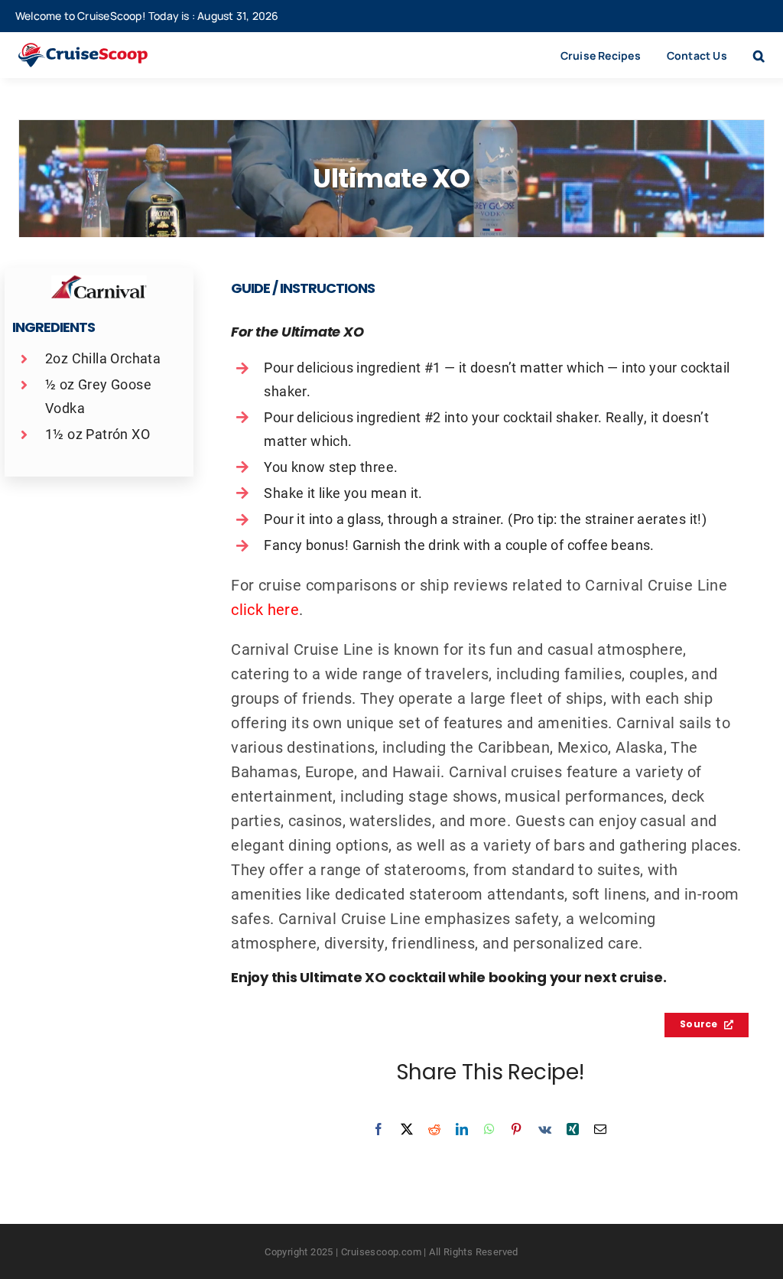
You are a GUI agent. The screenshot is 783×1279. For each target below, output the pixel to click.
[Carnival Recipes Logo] (99, 283)
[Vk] (545, 1129)
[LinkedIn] (462, 1129)
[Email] (600, 1129)
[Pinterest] (516, 1129)
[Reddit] (434, 1129)
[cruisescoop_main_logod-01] (98, 50)
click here (265, 609)
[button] (759, 55)
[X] (407, 1129)
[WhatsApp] (489, 1129)
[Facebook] (378, 1129)
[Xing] (572, 1129)
